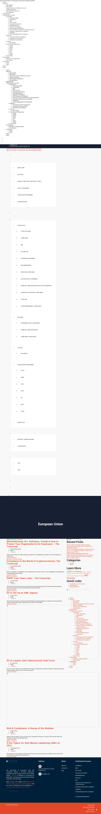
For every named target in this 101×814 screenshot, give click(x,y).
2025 (7, 63)
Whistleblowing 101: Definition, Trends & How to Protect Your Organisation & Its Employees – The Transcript (33, 544)
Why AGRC (9, 6)
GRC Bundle (12, 42)
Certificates (9, 16)
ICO (10, 51)
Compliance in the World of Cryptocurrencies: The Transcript (33, 562)
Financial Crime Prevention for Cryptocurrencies (21, 29)
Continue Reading (11, 557)
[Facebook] (10, 791)
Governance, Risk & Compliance (17, 37)
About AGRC (9, 5)
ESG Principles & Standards (16, 28)
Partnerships (6, 57)
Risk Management (14, 25)
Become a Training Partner (13, 58)
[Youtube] (16, 791)
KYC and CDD (12, 22)
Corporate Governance (15, 24)
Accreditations (10, 12)
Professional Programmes (13, 44)
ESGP (10, 53)
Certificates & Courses (9, 15)
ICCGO (11, 45)
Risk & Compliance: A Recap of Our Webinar (30, 728)
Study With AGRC (13, 18)
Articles (13, 552)
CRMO (11, 47)
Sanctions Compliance (15, 27)
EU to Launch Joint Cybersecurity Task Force (31, 660)
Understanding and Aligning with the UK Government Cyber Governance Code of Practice (80, 554)
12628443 (13, 775)
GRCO (11, 50)
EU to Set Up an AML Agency (22, 593)
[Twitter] (12, 791)
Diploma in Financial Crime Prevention (79, 573)
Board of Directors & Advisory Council (16, 8)
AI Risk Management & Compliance (18, 34)
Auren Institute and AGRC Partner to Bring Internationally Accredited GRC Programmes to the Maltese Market (79, 546)
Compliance (12, 19)
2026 (7, 64)
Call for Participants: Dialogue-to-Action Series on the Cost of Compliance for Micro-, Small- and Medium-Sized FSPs (80, 550)
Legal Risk (12, 32)
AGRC (69, 571)
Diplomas (8, 35)
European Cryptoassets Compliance (18, 31)
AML (10, 21)
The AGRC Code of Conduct (77, 584)
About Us (5, 3)
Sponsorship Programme (12, 11)
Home (4, 2)
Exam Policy (9, 55)
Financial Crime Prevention (16, 38)
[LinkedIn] (14, 791)
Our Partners (9, 60)
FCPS (10, 48)
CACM (11, 54)
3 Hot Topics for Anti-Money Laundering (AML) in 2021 (33, 744)
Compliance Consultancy (15, 40)
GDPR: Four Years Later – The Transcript (28, 578)
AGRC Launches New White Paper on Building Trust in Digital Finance (79, 557)
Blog (4, 67)
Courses (8, 41)
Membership (6, 13)
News (4, 66)
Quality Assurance (11, 9)
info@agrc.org (13, 145)
